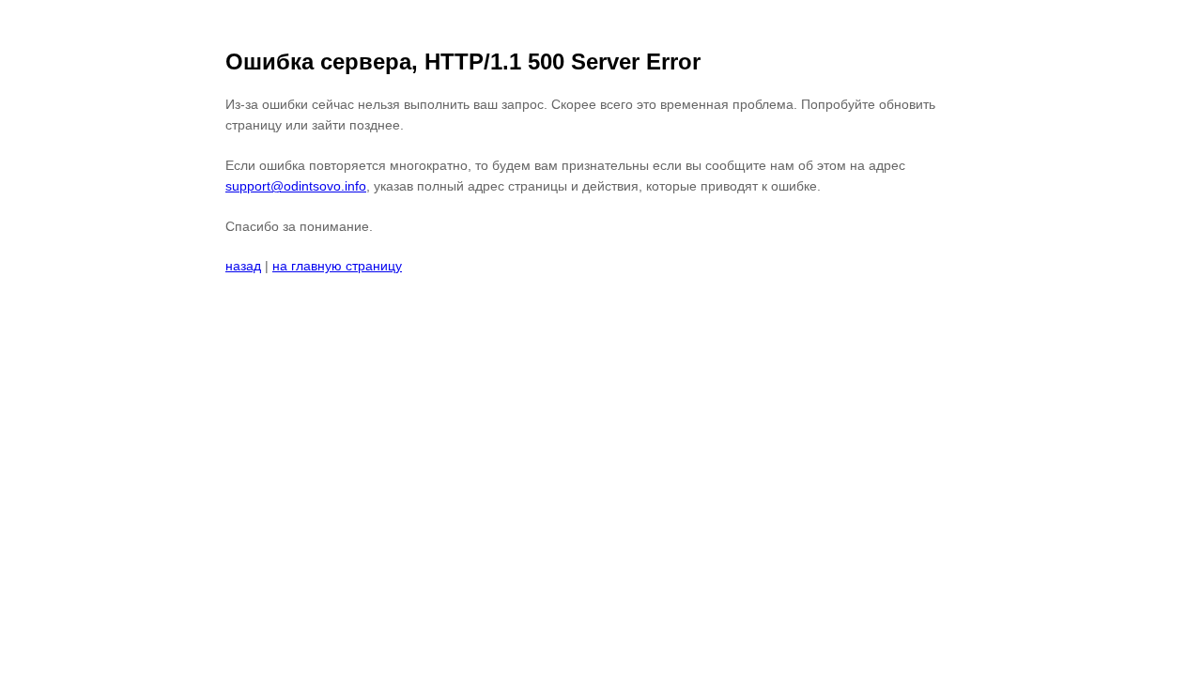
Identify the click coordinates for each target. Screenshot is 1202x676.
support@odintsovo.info (295, 185)
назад (243, 265)
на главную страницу (337, 265)
